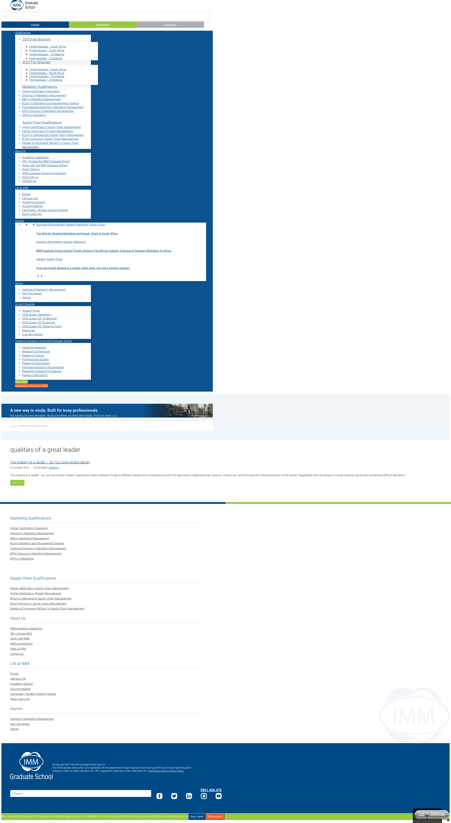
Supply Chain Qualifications (42, 122)
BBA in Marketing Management (41, 99)
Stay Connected (32, 293)
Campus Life (30, 198)
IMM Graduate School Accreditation (44, 173)
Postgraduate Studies (35, 359)
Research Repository (35, 375)
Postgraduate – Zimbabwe (45, 58)
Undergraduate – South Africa (47, 46)
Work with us (30, 177)
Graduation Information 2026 (31, 385)
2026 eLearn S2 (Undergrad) (39, 318)
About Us (20, 151)
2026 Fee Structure (36, 39)
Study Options (31, 169)
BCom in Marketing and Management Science (50, 103)
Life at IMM (21, 187)
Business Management (50, 224)
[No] (226, 817)
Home (13, 426)
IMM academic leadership (26, 628)
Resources (28, 330)
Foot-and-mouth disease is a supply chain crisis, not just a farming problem (83, 268)
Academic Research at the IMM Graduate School (43, 341)
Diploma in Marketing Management (44, 95)
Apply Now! (21, 381)
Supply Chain (97, 224)
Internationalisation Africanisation (43, 367)
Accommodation (32, 206)
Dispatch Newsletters (49, 242)
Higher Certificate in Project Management (47, 131)
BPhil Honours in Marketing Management (47, 111)
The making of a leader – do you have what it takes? (50, 462)
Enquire (35, 24)
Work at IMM (18, 648)
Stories (26, 297)
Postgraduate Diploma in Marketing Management (53, 107)
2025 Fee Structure (36, 62)
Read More (17, 483)
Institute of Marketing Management (44, 289)
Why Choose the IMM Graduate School (46, 161)
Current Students (25, 304)
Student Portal (31, 310)
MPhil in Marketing (34, 115)
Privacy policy (215, 816)
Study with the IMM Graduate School (44, 165)
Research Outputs (33, 355)
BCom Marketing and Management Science (37, 543)
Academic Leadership (35, 157)
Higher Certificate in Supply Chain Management (51, 127)
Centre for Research (34, 347)
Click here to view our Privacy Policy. (166, 770)
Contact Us (170, 24)
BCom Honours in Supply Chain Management (50, 139)
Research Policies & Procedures (41, 371)
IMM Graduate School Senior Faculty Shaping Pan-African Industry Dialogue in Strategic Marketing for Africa (103, 251)
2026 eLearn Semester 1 (37, 314)
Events (26, 194)
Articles (19, 220)
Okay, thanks (197, 816)
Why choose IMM (21, 633)
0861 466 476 (211, 789)
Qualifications (23, 32)
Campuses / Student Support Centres (45, 210)
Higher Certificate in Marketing (41, 91)
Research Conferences (36, 351)
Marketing (82, 224)
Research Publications (36, 363)
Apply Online (103, 24)
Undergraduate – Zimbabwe (46, 54)
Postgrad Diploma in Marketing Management (38, 548)
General (70, 224)
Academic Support (33, 202)
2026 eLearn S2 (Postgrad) (38, 322)
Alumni (19, 283)
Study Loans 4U (32, 214)
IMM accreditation (21, 643)
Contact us (17, 654)
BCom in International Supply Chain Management (53, 135)
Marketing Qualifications (39, 87)
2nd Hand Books (32, 334)
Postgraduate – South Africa (46, 50)
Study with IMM (20, 638)
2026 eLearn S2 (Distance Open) (42, 326)
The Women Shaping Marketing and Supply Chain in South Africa (77, 233)
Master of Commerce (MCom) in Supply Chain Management (47, 608)
